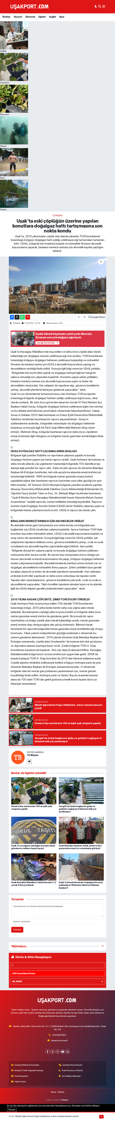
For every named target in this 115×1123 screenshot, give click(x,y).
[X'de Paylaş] (17, 317)
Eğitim (42, 17)
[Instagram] (57, 1051)
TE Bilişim (16, 323)
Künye (53, 1092)
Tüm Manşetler (21, 1076)
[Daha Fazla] (27, 317)
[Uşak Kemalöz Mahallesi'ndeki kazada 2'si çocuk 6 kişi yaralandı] (33, 867)
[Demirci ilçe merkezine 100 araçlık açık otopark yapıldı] (33, 791)
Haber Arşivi (20, 1082)
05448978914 (59, 1035)
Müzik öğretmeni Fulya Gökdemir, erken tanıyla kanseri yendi (47, 1116)
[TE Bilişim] (18, 757)
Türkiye (6, 17)
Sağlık (52, 17)
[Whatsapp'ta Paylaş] (22, 317)
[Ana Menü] (103, 6)
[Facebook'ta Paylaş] (12, 317)
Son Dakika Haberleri (71, 1076)
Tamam (12, 1110)
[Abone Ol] (96, 317)
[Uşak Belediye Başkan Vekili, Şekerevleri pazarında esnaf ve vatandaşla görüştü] (81, 830)
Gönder (17, 930)
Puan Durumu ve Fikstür (72, 1070)
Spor (62, 17)
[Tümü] (102, 946)
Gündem (58, 215)
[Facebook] (47, 1051)
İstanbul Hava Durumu (72, 1065)
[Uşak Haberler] (30, 7)
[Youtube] (62, 1051)
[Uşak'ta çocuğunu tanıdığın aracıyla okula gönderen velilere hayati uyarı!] (33, 830)
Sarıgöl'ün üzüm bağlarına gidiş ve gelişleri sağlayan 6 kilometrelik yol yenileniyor (77, 809)
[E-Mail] (29, 761)
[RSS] (67, 1051)
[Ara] (99, 6)
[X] (52, 1051)
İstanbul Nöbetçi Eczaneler (27, 1065)
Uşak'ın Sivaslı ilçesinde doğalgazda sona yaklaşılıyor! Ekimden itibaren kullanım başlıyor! (81, 885)
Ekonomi (30, 17)
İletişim (61, 1092)
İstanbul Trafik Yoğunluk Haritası (28, 1070)
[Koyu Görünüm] (96, 6)
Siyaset (18, 17)
